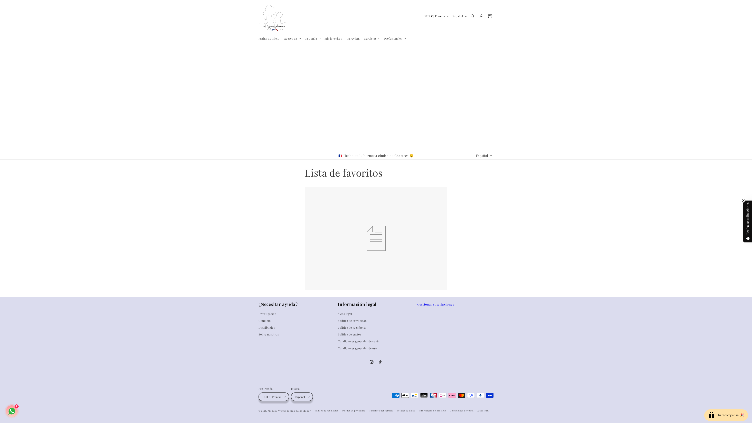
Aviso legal (483, 410)
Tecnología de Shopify (299, 410)
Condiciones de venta (462, 410)
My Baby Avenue (277, 410)
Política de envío (406, 410)
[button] (292, 38)
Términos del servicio (381, 410)
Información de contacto (432, 410)
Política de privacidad (353, 410)
